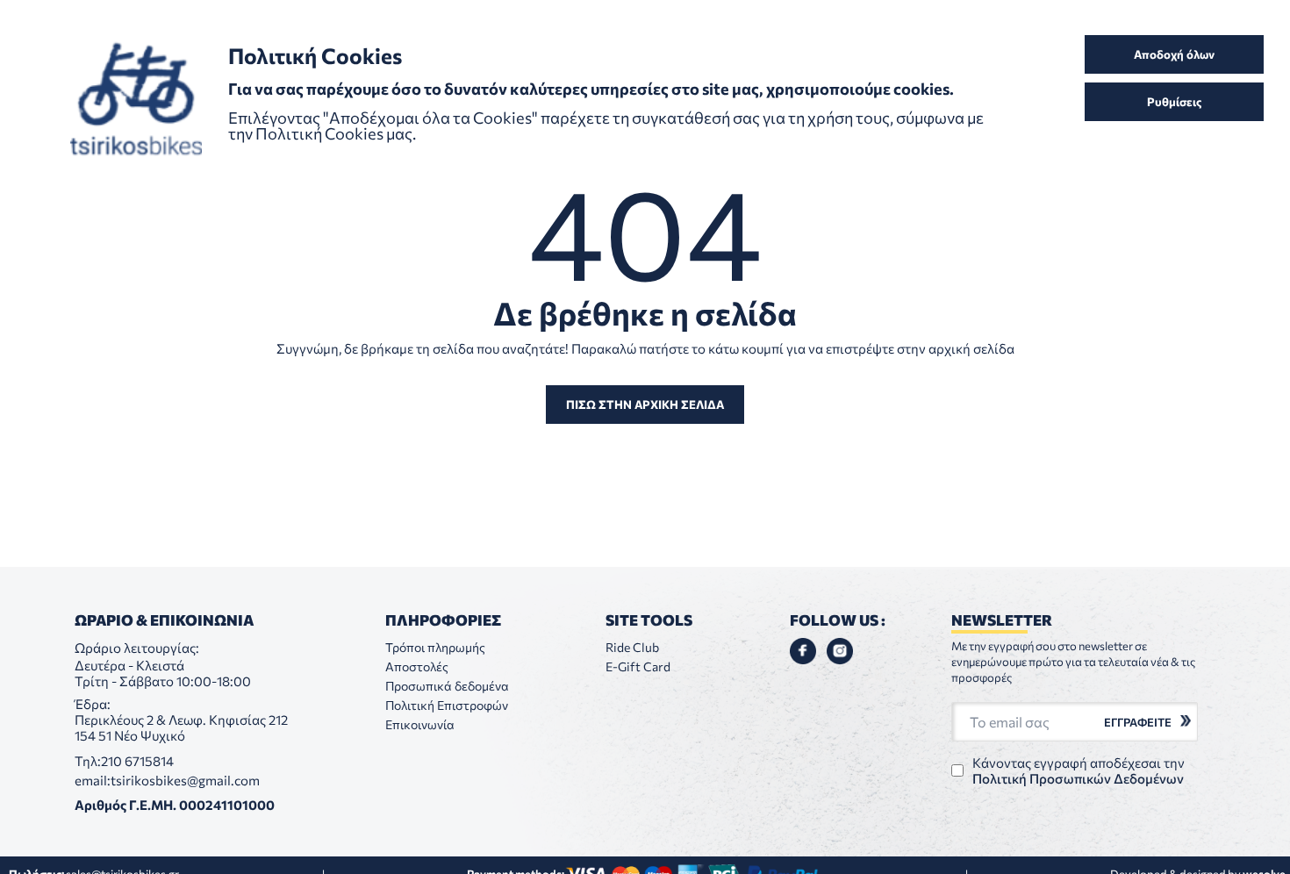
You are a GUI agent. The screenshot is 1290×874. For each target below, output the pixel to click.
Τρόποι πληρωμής (435, 647)
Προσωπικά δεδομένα (447, 685)
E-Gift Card (638, 666)
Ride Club (632, 647)
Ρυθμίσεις (1174, 102)
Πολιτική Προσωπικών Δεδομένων (1078, 778)
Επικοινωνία (420, 724)
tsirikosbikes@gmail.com (185, 780)
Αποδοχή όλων (1174, 54)
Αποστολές (416, 666)
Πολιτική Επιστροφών (446, 705)
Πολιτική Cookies (320, 133)
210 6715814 (137, 761)
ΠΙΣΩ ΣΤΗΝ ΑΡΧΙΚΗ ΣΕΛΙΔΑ (645, 405)
